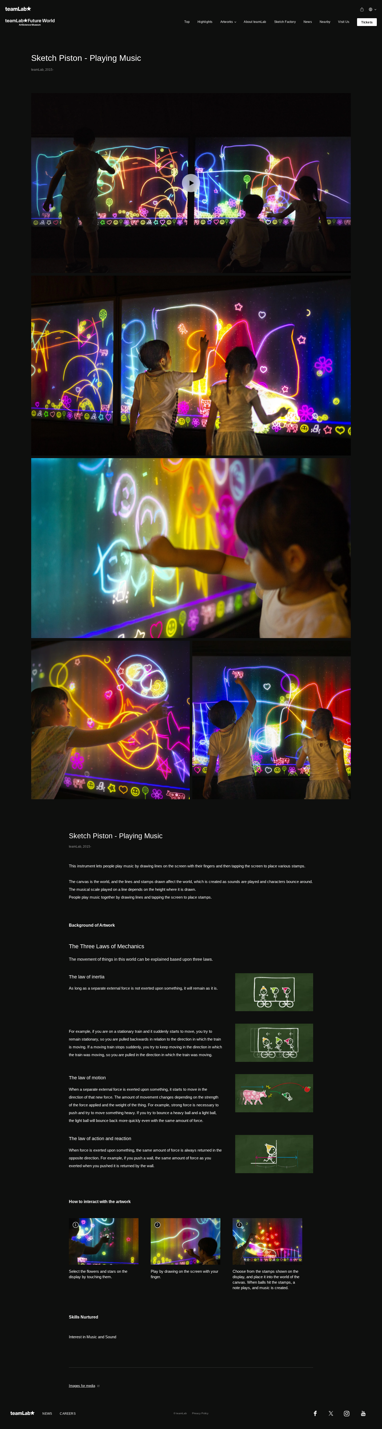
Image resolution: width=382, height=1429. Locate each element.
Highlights (204, 22)
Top (187, 22)
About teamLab (255, 22)
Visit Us (343, 22)
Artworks (226, 22)
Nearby (325, 22)
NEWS (47, 1413)
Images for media (82, 1386)
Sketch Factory (285, 22)
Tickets (367, 22)
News (308, 22)
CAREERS (68, 1413)
